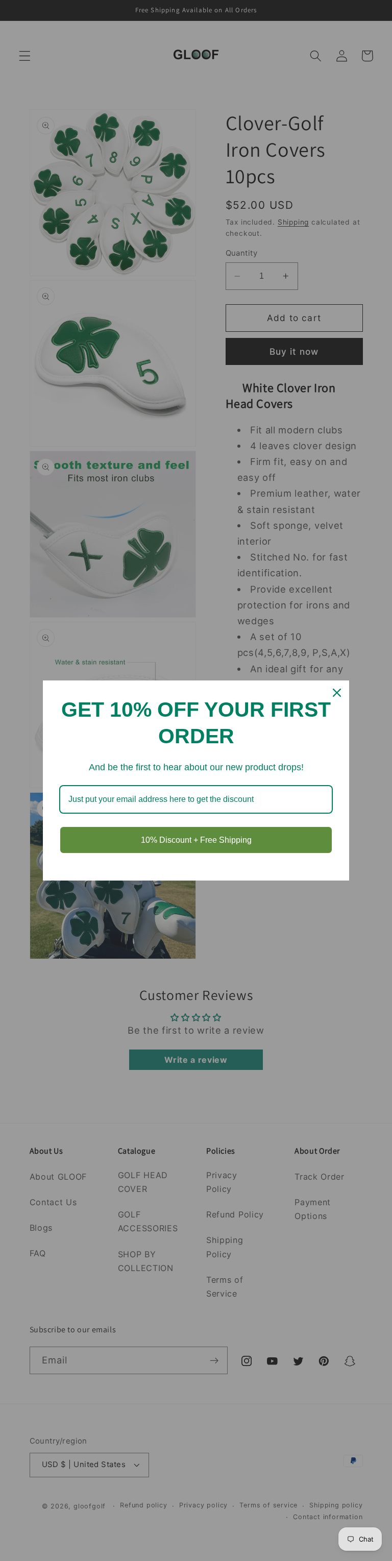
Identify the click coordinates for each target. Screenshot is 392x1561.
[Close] (337, 692)
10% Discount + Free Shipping (196, 840)
